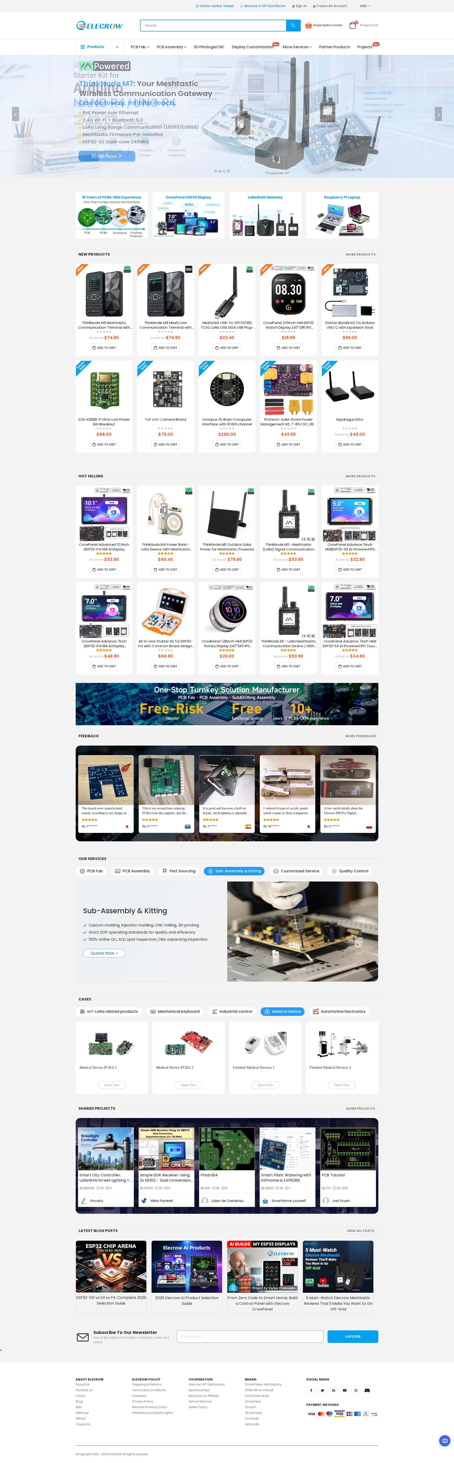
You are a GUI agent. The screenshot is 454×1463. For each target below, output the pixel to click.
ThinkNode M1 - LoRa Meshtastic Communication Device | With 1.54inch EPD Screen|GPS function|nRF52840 (288, 644)
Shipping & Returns (146, 1384)
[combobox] (220, 25)
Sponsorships (199, 1390)
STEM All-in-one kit (259, 1390)
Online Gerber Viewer (217, 6)
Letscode (252, 1424)
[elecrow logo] (92, 26)
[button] (215, 169)
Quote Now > (104, 953)
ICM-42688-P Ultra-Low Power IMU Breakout (104, 422)
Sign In (301, 6)
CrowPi (250, 1407)
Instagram (356, 1390)
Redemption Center (328, 25)
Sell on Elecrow (200, 1401)
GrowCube (253, 1413)
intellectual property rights (152, 1413)
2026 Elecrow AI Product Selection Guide (186, 1300)
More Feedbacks (360, 736)
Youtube (344, 1390)
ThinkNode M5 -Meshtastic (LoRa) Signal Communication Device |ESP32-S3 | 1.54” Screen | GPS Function (288, 547)
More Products (360, 254)
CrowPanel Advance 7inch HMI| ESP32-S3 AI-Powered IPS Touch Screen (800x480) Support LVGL (350, 644)
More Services (295, 47)
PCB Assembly (170, 47)
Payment (139, 1395)
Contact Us (84, 1390)
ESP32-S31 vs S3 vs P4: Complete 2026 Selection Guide (111, 1300)
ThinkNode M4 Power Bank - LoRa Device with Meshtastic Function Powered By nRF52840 (165, 547)
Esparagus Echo (349, 419)
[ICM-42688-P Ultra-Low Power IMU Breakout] (104, 389)
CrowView (253, 1401)
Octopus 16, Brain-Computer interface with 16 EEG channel (227, 422)
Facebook (311, 1390)
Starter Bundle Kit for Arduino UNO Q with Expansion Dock (350, 325)
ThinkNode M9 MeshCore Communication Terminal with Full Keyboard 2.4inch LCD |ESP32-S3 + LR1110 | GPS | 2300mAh (166, 325)
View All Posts (360, 1230)
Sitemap (82, 1413)
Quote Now (112, 1085)
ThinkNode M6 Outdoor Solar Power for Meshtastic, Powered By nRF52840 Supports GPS (227, 547)
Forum (80, 1395)
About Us (83, 1384)
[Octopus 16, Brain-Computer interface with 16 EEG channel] (227, 389)
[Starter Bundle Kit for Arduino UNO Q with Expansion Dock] (350, 292)
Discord (367, 1390)
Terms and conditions (149, 1390)
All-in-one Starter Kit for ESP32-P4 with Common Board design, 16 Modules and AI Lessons (165, 644)
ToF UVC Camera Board (165, 419)
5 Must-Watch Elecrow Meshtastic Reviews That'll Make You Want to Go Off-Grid (338, 1303)
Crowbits (252, 1418)
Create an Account (331, 6)
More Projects (360, 1108)
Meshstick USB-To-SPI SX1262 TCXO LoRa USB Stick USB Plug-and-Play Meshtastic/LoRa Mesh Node (227, 325)
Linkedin (333, 1390)
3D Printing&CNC (209, 47)
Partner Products (334, 47)
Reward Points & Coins (149, 1407)
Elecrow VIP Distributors (207, 1384)
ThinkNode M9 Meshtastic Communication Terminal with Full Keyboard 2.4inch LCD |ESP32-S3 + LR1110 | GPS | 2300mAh (104, 325)
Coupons (83, 1424)
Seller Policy (198, 1407)
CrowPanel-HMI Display (263, 1384)
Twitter (322, 1390)
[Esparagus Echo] (350, 389)
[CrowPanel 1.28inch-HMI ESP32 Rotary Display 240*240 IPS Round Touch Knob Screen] (227, 611)
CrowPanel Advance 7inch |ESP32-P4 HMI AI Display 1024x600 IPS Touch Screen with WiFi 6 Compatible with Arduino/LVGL (104, 644)
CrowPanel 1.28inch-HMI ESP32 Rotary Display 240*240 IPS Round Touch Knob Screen (227, 644)
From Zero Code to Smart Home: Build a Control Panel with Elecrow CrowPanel (262, 1303)
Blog (79, 1401)
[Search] (293, 25)
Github (81, 1418)
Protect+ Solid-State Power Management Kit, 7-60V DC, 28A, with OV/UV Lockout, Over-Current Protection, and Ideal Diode (288, 422)
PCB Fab (138, 47)
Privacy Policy (142, 1401)
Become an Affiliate (204, 1395)
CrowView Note (257, 1395)
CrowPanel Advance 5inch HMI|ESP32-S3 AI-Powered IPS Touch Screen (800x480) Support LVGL (350, 547)
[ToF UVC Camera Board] (165, 389)
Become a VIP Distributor (265, 6)
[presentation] (15, 114)
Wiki (79, 1407)
